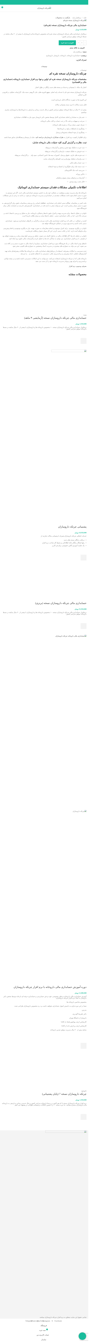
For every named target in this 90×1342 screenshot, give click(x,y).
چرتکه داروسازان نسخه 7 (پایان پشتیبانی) (64, 1093)
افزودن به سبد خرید (67, 43)
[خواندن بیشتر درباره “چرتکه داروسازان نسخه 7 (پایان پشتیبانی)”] (83, 1117)
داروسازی (49, 55)
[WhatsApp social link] (42, 2)
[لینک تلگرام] (40, 2)
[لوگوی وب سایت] (44, 8)
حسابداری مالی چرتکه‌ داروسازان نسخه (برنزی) (60, 603)
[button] (83, 341)
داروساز (56, 55)
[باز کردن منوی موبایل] (85, 8)
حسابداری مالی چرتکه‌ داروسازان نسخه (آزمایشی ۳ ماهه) (55, 317)
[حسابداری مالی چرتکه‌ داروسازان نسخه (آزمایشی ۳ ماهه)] (68, 296)
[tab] (44, 66)
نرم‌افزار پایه (76, 18)
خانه (85, 18)
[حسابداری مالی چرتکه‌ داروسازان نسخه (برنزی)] (68, 584)
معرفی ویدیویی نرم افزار (77, 266)
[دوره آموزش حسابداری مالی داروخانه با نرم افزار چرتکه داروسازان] (44, 722)
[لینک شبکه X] (45, 2)
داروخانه (63, 55)
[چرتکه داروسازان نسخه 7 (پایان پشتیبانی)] (68, 1072)
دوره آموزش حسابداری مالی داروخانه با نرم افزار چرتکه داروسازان (50, 987)
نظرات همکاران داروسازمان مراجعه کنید (50, 137)
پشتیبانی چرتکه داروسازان (72, 526)
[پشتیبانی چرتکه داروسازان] (68, 437)
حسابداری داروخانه (73, 55)
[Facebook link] (48, 2)
